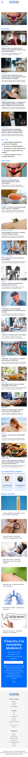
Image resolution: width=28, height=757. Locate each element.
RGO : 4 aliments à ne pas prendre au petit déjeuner (13, 258)
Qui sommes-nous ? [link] (14, 725)
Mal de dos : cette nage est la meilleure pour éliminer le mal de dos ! (13, 359)
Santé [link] (14, 733)
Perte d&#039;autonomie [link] (14, 742)
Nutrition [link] (14, 735)
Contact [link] (14, 718)
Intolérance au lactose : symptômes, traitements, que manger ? (13, 631)
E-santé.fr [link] (14, 703)
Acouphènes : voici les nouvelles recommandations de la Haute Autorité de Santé (13, 310)
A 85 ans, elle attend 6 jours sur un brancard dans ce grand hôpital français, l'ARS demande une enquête (14, 76)
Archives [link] (14, 727)
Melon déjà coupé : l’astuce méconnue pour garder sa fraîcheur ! (13, 384)
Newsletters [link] (14, 720)
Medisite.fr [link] (14, 701)
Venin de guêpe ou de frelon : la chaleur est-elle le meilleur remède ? (13, 233)
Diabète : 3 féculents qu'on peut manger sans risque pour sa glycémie (14, 207)
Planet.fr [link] (14, 704)
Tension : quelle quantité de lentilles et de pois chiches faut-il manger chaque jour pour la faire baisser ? (13, 462)
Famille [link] (14, 743)
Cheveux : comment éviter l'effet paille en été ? (13, 435)
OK (14, 681)
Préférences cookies (14, 723)
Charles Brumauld (7, 485)
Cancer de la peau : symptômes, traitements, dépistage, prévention (12, 537)
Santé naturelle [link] (14, 736)
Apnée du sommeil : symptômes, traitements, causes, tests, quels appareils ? (12, 561)
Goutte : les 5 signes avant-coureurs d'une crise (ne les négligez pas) (12, 410)
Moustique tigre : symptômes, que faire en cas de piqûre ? (13, 585)
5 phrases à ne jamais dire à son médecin (14, 335)
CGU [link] (14, 713)
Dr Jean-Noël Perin (20, 485)
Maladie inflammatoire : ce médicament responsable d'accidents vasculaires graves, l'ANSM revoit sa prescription (13, 103)
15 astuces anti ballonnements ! (13, 146)
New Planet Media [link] (14, 706)
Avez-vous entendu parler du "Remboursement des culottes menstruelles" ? (12, 22)
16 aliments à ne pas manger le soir (14, 148)
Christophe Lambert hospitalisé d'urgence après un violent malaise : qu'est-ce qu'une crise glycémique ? (12, 130)
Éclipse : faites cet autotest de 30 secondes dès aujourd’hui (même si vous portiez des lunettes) (14, 49)
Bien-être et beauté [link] (14, 738)
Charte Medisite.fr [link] (14, 716)
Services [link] (14, 745)
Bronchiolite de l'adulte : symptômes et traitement (13, 608)
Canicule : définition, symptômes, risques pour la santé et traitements (14, 513)
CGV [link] (14, 714)
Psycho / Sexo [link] (14, 740)
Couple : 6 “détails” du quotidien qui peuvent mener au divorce (12, 284)
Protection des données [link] (14, 721)
